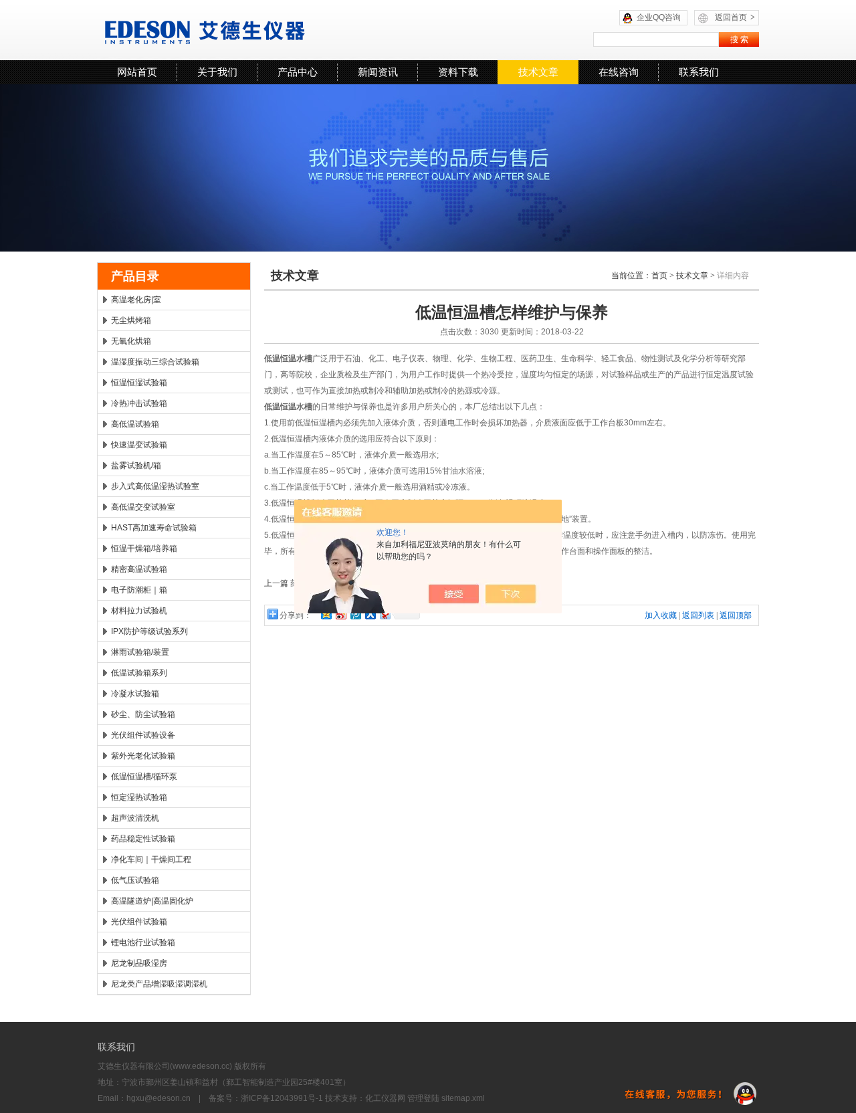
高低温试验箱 (135, 424)
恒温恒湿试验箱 (139, 382)
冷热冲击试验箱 (139, 403)
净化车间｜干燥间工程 (151, 859)
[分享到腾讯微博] (355, 613)
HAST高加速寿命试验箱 (154, 527)
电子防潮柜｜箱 (139, 590)
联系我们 (699, 72)
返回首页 (735, 17)
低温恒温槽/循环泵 (144, 776)
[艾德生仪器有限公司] (264, 30)
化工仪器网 (385, 1098)
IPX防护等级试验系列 (149, 631)
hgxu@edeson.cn (158, 1098)
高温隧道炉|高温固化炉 (152, 901)
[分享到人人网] (369, 613)
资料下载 (458, 72)
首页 (659, 275)
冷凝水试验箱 (135, 693)
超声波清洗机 (135, 818)
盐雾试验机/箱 (136, 465)
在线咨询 (619, 72)
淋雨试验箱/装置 (140, 652)
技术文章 (538, 72)
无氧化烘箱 (131, 341)
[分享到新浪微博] (340, 613)
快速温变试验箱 (139, 444)
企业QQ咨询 (659, 17)
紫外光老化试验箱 (143, 756)
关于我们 (217, 72)
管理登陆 (423, 1098)
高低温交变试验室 (143, 507)
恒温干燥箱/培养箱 (144, 548)
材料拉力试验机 (139, 610)
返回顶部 (736, 615)
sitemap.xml (463, 1098)
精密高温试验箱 (139, 569)
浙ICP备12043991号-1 (282, 1098)
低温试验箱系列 (139, 673)
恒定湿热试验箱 (139, 797)
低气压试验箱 (135, 880)
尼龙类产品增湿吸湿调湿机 (159, 984)
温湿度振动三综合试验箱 (155, 362)
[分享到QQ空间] (325, 613)
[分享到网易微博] (384, 613)
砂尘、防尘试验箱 (143, 714)
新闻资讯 (378, 72)
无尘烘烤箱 (131, 320)
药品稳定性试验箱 (143, 838)
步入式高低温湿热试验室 (155, 486)
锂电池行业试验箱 (143, 942)
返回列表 (698, 615)
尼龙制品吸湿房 (139, 963)
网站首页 (137, 72)
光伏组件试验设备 (143, 735)
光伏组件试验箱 (139, 921)
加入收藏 (661, 615)
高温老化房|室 (136, 299)
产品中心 (298, 72)
